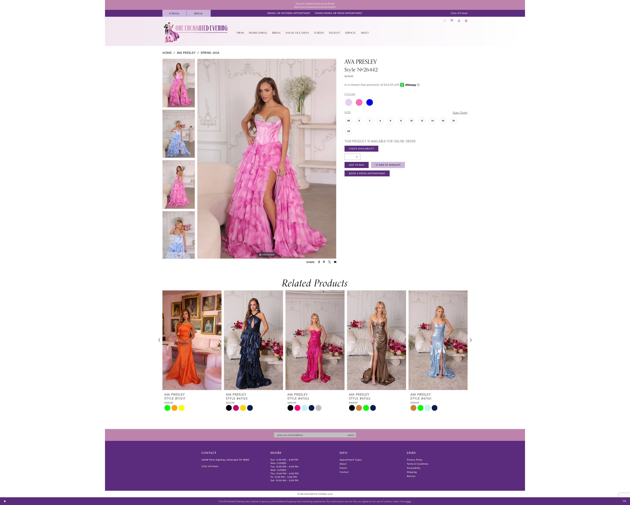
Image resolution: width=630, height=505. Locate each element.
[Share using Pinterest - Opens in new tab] (324, 262)
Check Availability (361, 148)
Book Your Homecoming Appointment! (315, 6)
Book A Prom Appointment (367, 173)
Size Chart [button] (460, 112)
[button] (459, 20)
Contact (344, 471)
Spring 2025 (210, 53)
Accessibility (413, 467)
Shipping (412, 471)
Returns (411, 476)
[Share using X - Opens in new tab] (329, 262)
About (343, 463)
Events (343, 467)
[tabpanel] (178, 84)
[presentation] (191, 340)
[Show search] (444, 20)
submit (351, 434)
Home (167, 53)
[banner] (196, 32)
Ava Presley (186, 53)
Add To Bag (356, 164)
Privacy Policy (414, 459)
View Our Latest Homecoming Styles (315, 3)
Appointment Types (351, 459)
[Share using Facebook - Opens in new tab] (319, 262)
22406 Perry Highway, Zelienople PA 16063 (225, 459)
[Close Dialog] (5, 501)
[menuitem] (174, 13)
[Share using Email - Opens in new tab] (335, 262)
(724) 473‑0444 (209, 466)
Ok (624, 501)
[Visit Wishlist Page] (452, 20)
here (408, 501)
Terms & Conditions (418, 463)
